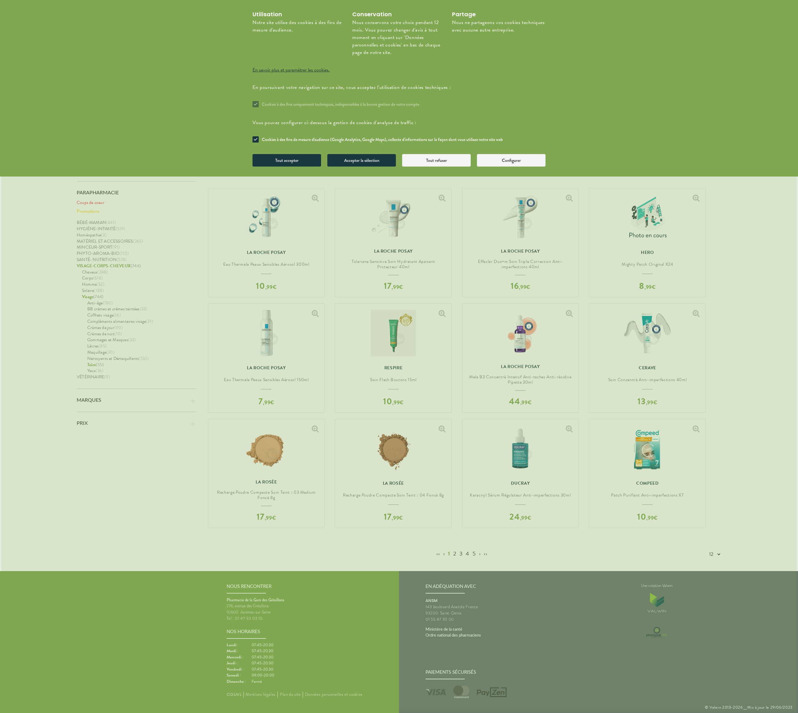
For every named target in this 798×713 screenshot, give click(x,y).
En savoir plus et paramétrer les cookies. (291, 70)
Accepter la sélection (361, 160)
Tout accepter (287, 160)
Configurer (511, 160)
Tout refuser (436, 160)
